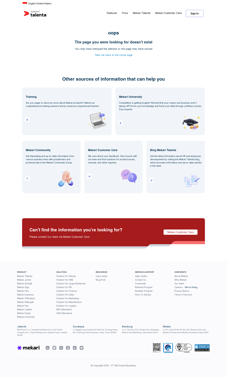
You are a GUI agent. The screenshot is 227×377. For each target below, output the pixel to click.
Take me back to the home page (113, 55)
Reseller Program (144, 291)
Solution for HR (64, 287)
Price (125, 13)
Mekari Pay (23, 305)
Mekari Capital (24, 309)
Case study (101, 276)
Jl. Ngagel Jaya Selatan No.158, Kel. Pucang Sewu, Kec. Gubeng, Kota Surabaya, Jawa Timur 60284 (95, 331)
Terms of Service (183, 294)
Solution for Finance (66, 291)
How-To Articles (143, 294)
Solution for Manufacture (69, 302)
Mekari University (26, 317)
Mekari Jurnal (24, 279)
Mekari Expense (25, 294)
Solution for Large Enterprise (71, 283)
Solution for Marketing (67, 298)
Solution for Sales (65, 294)
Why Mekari (180, 279)
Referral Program (143, 287)
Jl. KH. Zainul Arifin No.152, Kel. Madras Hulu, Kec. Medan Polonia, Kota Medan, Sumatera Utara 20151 (185, 331)
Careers (178, 287)
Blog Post (100, 279)
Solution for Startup (66, 276)
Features (112, 13)
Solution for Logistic (66, 305)
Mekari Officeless (26, 298)
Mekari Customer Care (168, 13)
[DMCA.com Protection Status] (202, 348)
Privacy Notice (181, 291)
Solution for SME (64, 279)
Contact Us (140, 279)
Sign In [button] (195, 13)
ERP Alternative (64, 309)
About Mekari (181, 276)
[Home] (35, 13)
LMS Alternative (64, 313)
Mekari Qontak (24, 283)
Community (140, 283)
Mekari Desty (24, 313)
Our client (179, 283)
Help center (141, 276)
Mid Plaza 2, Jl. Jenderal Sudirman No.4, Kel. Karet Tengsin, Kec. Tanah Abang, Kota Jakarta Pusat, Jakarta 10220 (42, 332)
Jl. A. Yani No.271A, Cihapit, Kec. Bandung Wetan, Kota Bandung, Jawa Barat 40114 (140, 331)
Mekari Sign (23, 287)
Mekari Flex (23, 291)
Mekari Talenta (141, 13)
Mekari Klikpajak (25, 302)
